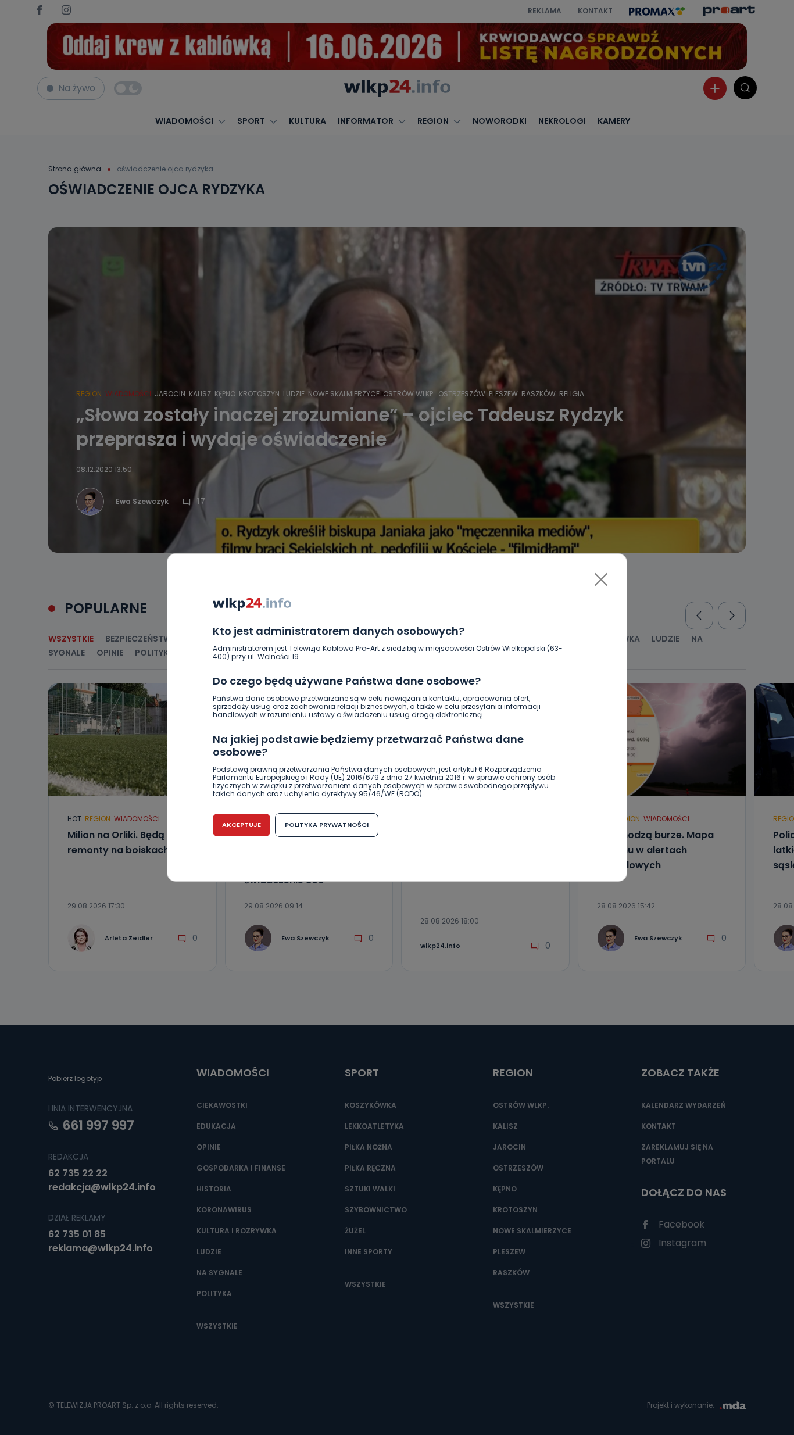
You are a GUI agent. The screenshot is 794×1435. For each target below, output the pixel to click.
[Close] (601, 579)
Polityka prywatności (327, 824)
